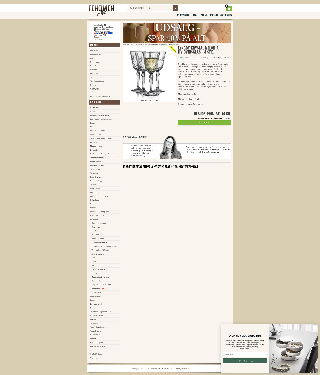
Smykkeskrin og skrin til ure (101, 138)
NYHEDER (94, 108)
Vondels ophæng (97, 331)
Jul (91, 350)
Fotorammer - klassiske (99, 196)
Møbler (93, 339)
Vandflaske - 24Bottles (100, 250)
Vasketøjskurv (95, 169)
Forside (132, 44)
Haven (92, 308)
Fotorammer (95, 192)
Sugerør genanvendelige (101, 285)
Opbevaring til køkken (100, 277)
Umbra (93, 85)
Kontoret (93, 300)
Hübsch (93, 66)
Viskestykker (96, 292)
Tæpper (93, 185)
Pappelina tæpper (97, 177)
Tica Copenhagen (97, 81)
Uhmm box (98, 289)
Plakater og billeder (98, 346)
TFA (92, 77)
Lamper (93, 208)
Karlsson (93, 70)
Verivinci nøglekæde (98, 327)
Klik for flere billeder (149, 101)
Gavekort (94, 358)
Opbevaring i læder (97, 131)
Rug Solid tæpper (97, 181)
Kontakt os (98, 39)
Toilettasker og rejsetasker (100, 312)
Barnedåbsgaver (96, 342)
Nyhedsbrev (183, 15)
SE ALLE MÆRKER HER (100, 97)
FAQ (195, 15)
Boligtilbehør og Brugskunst (101, 119)
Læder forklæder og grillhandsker (103, 154)
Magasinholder (96, 146)
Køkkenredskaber (99, 269)
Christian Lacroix (97, 315)
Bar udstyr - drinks (97, 215)
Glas (93, 258)
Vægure (93, 111)
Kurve (92, 123)
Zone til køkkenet (98, 254)
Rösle (94, 265)
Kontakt (214, 15)
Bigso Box (94, 50)
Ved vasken (96, 235)
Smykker (93, 204)
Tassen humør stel (97, 158)
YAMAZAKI (94, 89)
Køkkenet (139, 44)
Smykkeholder (96, 135)
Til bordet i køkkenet (100, 242)
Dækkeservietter (98, 238)
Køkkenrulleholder (99, 223)
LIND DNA (94, 74)
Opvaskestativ (97, 281)
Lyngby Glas (147, 44)
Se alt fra (220, 58)
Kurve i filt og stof (97, 165)
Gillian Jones (95, 58)
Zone (92, 93)
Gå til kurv (226, 15)
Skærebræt (96, 227)
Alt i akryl (93, 142)
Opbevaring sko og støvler (100, 212)
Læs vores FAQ (138, 156)
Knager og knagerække (99, 115)
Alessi (94, 262)
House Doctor (95, 62)
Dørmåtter (94, 150)
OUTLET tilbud (96, 354)
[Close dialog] (315, 327)
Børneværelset (96, 304)
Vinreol (94, 273)
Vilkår (203, 15)
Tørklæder (94, 323)
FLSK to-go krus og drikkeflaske (104, 246)
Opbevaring (95, 127)
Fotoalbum (94, 200)
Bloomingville (95, 54)
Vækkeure (94, 173)
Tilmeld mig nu (245, 361)
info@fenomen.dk (212, 152)
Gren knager (95, 188)
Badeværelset (95, 296)
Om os (96, 37)
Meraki (93, 319)
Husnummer (95, 335)
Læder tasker (95, 162)
